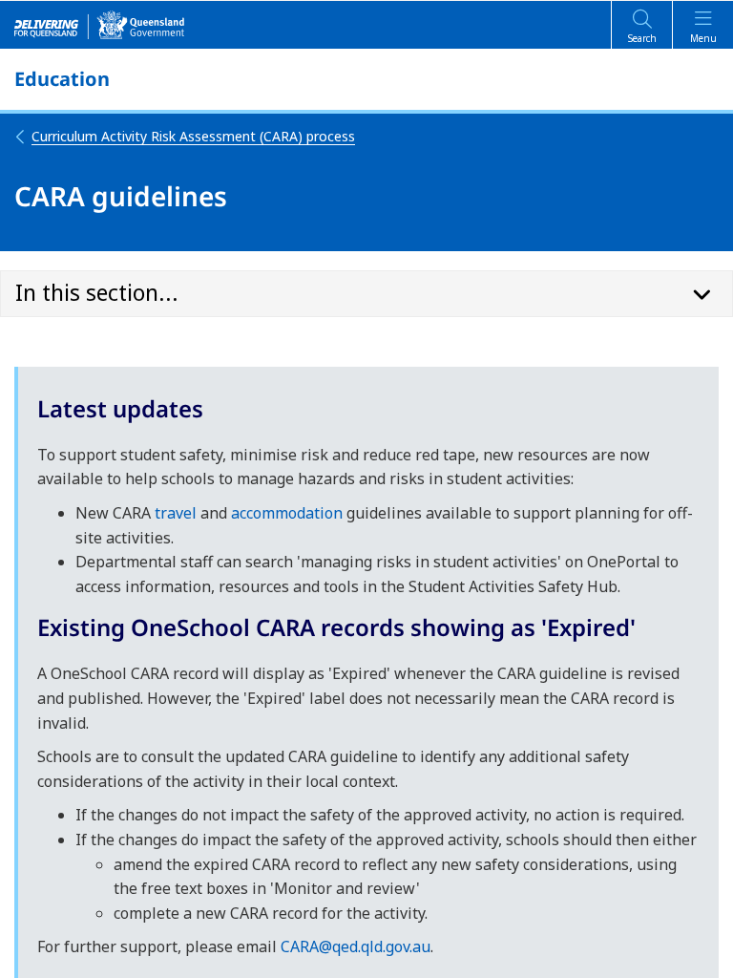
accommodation (287, 512)
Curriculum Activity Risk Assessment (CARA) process (193, 136)
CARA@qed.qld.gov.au (355, 946)
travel (176, 512)
